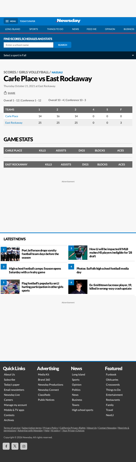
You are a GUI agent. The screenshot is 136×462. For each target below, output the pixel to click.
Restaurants (113, 399)
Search (62, 44)
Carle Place (11, 116)
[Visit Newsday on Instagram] (23, 446)
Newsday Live (12, 394)
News (75, 29)
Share (11, 93)
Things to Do (113, 389)
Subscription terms (32, 427)
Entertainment (114, 394)
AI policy (55, 430)
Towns (75, 404)
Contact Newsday (107, 427)
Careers (8, 399)
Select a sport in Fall (15, 55)
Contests (9, 415)
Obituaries (112, 379)
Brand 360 (44, 379)
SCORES (10, 72)
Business (77, 399)
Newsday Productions (50, 384)
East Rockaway (13, 122)
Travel (109, 409)
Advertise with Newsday (30, 430)
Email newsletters (14, 389)
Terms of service (12, 427)
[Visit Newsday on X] (14, 446)
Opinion (110, 29)
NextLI (110, 415)
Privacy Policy (50, 427)
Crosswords (113, 384)
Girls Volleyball (34, 72)
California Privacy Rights (72, 427)
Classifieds (44, 394)
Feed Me (92, 29)
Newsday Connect (48, 389)
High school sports (82, 409)
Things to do (55, 29)
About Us (9, 374)
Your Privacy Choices (73, 430)
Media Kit (43, 374)
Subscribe (9, 379)
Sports (33, 29)
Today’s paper (12, 384)
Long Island (12, 29)
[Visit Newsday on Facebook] (6, 446)
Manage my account (15, 404)
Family (110, 404)
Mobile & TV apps (14, 409)
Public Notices (46, 399)
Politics (76, 389)
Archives (9, 420)
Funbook (111, 374)
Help (46, 430)
